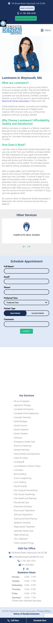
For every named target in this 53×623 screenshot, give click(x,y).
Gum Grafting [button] (20, 482)
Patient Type (9, 308)
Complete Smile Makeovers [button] (26, 413)
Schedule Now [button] (39, 620)
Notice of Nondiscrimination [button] (26, 613)
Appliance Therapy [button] (22, 405)
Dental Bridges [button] (20, 421)
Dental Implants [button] (21, 429)
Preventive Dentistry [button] (23, 506)
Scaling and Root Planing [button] (25, 518)
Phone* (7, 287)
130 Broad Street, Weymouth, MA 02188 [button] (28, 3)
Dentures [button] (18, 437)
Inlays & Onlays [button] (21, 457)
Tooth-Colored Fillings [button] (24, 543)
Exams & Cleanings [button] (22, 445)
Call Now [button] (14, 620)
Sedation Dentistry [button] (22, 522)
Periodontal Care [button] (21, 502)
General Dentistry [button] (21, 449)
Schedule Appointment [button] (26, 18)
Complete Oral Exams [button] (23, 409)
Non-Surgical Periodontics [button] (26, 490)
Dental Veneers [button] (21, 433)
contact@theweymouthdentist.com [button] (28, 556)
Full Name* (9, 266)
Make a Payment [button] (27, 8)
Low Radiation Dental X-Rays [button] (27, 466)
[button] (3, 23)
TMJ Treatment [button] (21, 538)
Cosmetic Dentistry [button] (22, 417)
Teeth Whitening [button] (21, 534)
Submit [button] (26, 331)
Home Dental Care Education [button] (27, 453)
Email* (7, 276)
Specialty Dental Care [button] (23, 530)
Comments (9, 319)
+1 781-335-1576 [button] (28, 13)
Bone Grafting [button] (20, 474)
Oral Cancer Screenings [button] (24, 494)
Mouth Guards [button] (20, 486)
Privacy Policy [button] (43, 611)
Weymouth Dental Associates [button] (15, 101)
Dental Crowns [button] (20, 425)
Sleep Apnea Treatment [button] (24, 526)
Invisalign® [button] (19, 461)
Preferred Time (10, 298)
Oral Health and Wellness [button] (25, 498)
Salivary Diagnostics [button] (23, 514)
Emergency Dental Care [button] (24, 441)
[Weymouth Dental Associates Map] (26, 370)
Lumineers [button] (18, 470)
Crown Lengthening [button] (22, 478)
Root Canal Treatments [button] (24, 510)
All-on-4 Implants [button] (21, 401)
